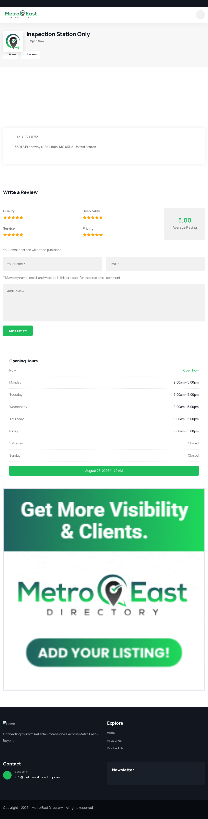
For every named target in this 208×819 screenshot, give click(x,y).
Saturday (16, 443)
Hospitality (91, 211)
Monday (15, 382)
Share (12, 54)
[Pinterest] (25, 3)
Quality (9, 211)
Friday (13, 431)
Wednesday (18, 407)
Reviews (31, 54)
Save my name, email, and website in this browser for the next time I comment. (63, 277)
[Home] (21, 14)
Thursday (16, 419)
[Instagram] (18, 3)
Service (9, 228)
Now (12, 370)
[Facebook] (4, 3)
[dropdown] (200, 14)
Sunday (14, 455)
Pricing (88, 228)
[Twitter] (11, 3)
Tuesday (15, 394)
